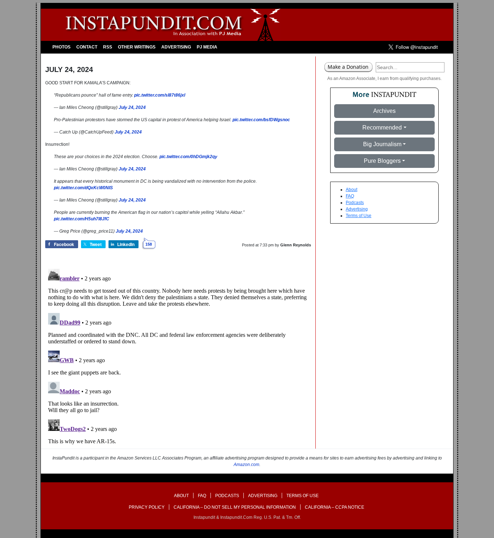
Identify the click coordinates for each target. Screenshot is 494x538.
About (351, 189)
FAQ (350, 196)
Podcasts (355, 202)
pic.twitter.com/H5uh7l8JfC (81, 218)
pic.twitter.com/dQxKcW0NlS (83, 187)
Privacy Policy (147, 507)
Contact (86, 47)
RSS (107, 47)
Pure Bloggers (382, 161)
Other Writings (137, 47)
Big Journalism (382, 144)
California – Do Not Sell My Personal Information (235, 507)
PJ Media (207, 47)
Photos (61, 47)
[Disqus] (178, 356)
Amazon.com (246, 464)
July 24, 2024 (132, 107)
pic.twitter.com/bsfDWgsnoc (261, 119)
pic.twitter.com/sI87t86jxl (159, 95)
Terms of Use (358, 215)
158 (148, 244)
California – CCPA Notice (334, 507)
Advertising (176, 47)
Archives (384, 111)
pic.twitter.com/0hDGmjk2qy (188, 156)
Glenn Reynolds (295, 245)
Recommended (382, 127)
